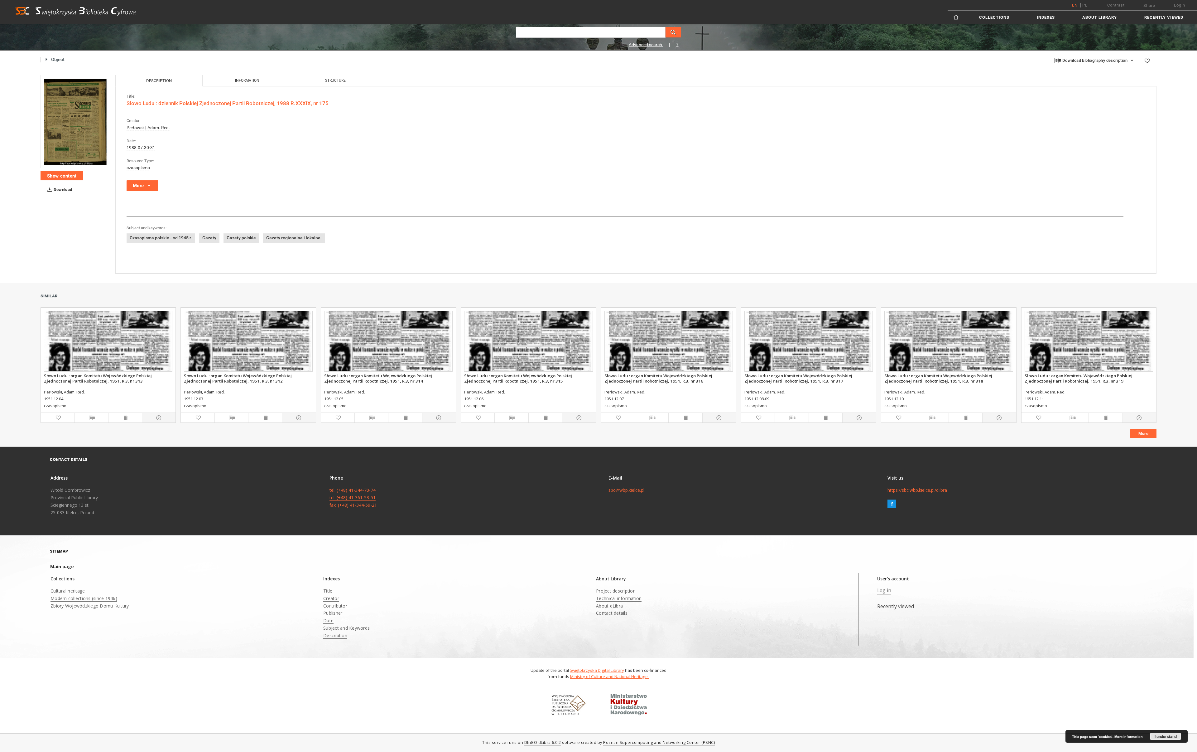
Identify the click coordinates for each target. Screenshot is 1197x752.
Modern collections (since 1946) (83, 598)
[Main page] (956, 17)
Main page (62, 566)
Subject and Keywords (346, 628)
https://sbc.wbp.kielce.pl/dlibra (917, 490)
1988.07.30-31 (141, 147)
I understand (1166, 736)
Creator (331, 598)
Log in (884, 590)
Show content (62, 176)
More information (1128, 736)
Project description (616, 591)
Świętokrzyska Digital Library (597, 670)
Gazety (209, 237)
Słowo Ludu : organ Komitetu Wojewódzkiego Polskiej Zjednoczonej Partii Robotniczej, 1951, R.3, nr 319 (1078, 378)
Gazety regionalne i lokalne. (294, 237)
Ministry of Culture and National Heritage (609, 676)
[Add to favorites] (1147, 60)
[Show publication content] (125, 418)
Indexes (1046, 17)
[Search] (673, 32)
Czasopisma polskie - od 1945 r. (161, 237)
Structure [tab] (335, 80)
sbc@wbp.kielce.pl (626, 490)
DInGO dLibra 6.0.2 (542, 742)
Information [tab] (247, 80)
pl (1085, 5)
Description (335, 635)
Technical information (619, 598)
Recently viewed (1163, 17)
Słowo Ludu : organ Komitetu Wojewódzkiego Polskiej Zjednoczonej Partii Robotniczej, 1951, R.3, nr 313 (98, 378)
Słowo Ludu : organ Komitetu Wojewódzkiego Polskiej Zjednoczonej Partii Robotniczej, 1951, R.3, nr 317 (798, 378)
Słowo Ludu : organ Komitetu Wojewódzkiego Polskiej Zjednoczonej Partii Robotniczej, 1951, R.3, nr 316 (658, 378)
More (1143, 433)
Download (62, 189)
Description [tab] (159, 80)
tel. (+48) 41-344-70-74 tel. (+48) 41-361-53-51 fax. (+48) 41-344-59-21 (353, 497)
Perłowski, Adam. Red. (148, 127)
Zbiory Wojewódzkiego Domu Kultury (89, 606)
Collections (994, 17)
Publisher (332, 613)
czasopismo (138, 167)
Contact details (611, 613)
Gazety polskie (241, 237)
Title (327, 591)
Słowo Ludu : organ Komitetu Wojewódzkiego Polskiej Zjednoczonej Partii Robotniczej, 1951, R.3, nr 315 (518, 378)
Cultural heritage (67, 591)
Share (1149, 5)
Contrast (1116, 5)
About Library (1099, 17)
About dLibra (609, 606)
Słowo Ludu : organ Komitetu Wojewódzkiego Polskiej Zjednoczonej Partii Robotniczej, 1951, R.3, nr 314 (378, 378)
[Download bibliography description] (91, 418)
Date (328, 620)
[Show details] (158, 418)
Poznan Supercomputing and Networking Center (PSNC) (659, 742)
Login (1179, 5)
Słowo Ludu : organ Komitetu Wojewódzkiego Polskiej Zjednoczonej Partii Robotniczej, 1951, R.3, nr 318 (938, 378)
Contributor (335, 606)
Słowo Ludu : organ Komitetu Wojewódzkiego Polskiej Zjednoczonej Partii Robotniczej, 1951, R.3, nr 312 (238, 378)
